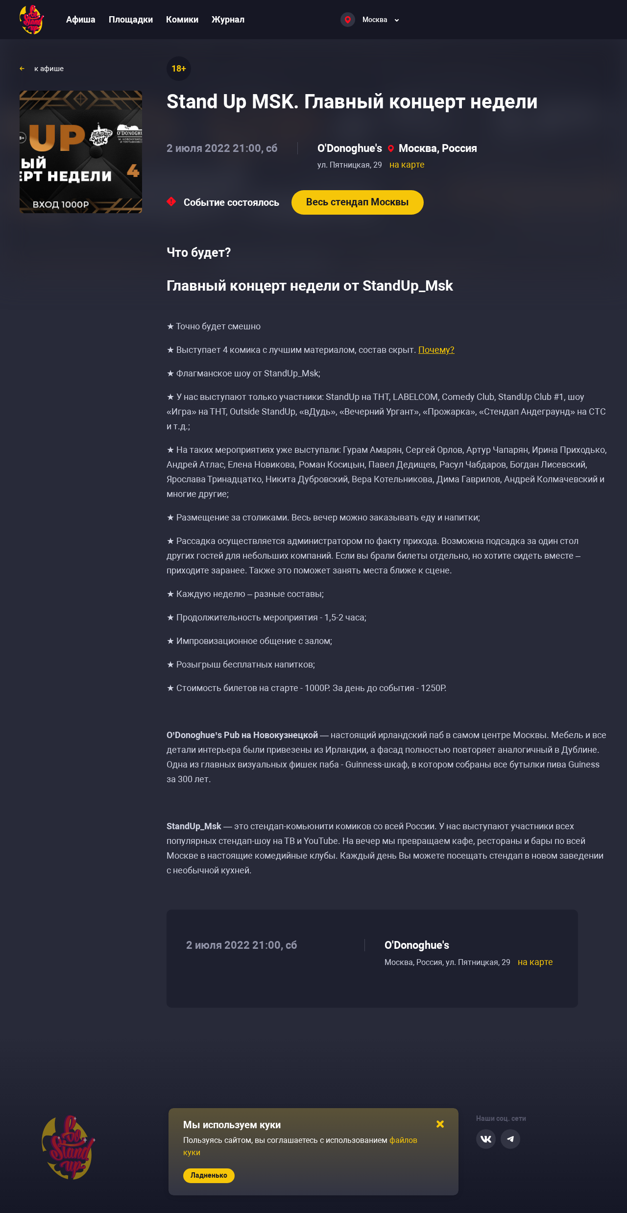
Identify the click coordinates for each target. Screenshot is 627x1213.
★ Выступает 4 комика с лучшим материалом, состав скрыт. (311, 350)
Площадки (131, 19)
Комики (182, 19)
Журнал (228, 19)
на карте (407, 164)
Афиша (81, 19)
